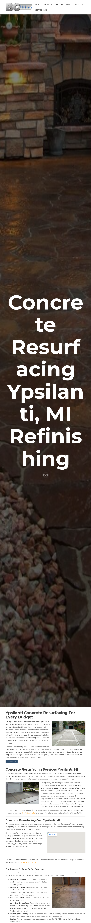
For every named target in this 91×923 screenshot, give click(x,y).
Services (59, 4)
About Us (48, 4)
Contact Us (78, 4)
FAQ (68, 4)
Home (38, 4)
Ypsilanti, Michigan (28, 862)
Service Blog (41, 10)
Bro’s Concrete (28, 813)
